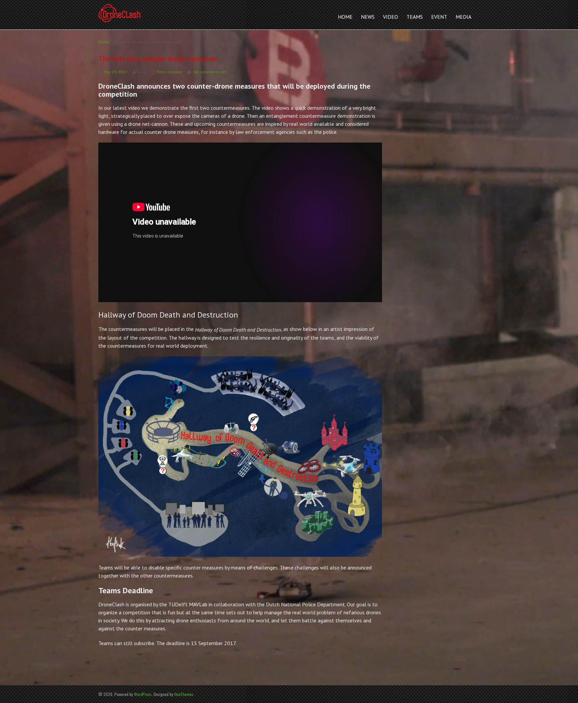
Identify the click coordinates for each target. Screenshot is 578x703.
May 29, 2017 (115, 71)
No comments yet (210, 71)
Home (103, 42)
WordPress (143, 694)
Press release (169, 71)
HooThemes (183, 694)
